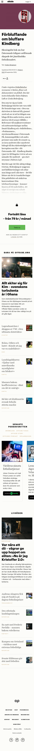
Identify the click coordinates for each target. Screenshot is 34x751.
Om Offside (8, 710)
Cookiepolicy (27, 729)
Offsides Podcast (10, 436)
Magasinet (15, 719)
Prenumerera (24, 710)
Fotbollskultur (21, 87)
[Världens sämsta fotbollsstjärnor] (12, 451)
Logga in (28, 1)
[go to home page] (10, 1)
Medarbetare (25, 714)
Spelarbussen (25, 436)
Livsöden (17, 513)
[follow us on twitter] (11, 740)
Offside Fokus (22, 430)
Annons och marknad (12, 714)
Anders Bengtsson (10, 65)
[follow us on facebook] (17, 740)
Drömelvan (10, 430)
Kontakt (7, 719)
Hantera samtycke (17, 733)
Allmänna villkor (18, 729)
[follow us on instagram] (23, 740)
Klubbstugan (25, 719)
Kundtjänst (17, 724)
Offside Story (17, 433)
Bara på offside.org (17, 252)
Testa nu (17, 227)
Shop (16, 710)
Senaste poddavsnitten (17, 425)
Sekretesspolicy (7, 729)
